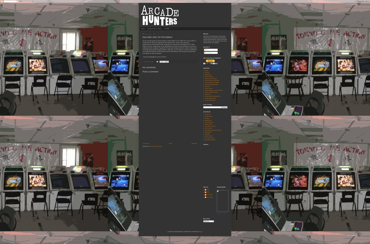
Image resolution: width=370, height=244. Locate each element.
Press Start (209, 194)
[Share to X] (164, 62)
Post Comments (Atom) (156, 146)
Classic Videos (209, 88)
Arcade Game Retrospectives (212, 96)
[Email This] (160, 62)
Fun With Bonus (209, 122)
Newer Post (146, 143)
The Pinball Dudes (209, 138)
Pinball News (208, 132)
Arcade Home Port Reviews (212, 80)
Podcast (207, 72)
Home (143, 28)
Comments (208, 52)
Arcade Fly (207, 114)
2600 (208, 189)
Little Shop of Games (210, 126)
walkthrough (208, 74)
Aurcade (207, 118)
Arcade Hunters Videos (155, 28)
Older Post (194, 143)
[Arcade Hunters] (222, 211)
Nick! (208, 192)
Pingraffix (207, 134)
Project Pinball (208, 136)
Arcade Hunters (220, 189)
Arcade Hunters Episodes (211, 84)
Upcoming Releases (210, 100)
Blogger (200, 231)
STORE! (166, 28)
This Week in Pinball (210, 140)
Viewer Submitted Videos (211, 92)
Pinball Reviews (209, 76)
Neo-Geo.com (208, 128)
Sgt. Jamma (210, 197)
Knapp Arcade (208, 124)
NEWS (206, 70)
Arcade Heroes (209, 116)
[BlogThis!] (162, 62)
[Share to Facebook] (166, 62)
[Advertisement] (170, 128)
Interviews (207, 86)
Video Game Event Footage (212, 82)
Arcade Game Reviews (211, 78)
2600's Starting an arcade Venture (213, 90)
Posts (207, 49)
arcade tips (208, 94)
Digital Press (208, 120)
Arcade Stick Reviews (210, 98)
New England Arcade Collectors (213, 130)
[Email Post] (157, 61)
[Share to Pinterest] (168, 62)
